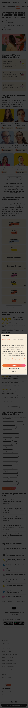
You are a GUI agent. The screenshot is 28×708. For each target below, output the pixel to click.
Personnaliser (13, 368)
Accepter (14, 365)
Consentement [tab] (6, 339)
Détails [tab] (14, 339)
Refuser (14, 371)
